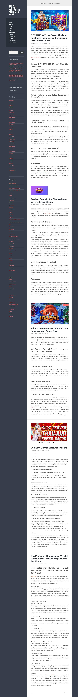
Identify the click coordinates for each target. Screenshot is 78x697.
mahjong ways (12, 32)
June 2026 (11, 105)
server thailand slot (35, 57)
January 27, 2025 (35, 43)
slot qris (10, 253)
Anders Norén (62, 692)
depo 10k (11, 277)
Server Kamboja (12, 40)
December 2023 (12, 168)
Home (10, 22)
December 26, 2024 (35, 204)
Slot (10, 30)
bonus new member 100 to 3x (14, 188)
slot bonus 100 (12, 234)
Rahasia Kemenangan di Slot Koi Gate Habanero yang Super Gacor (49, 329)
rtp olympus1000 (43, 172)
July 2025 (11, 127)
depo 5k (10, 279)
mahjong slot (11, 205)
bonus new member (12, 183)
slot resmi (11, 297)
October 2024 (11, 148)
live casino (11, 202)
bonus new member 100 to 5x (14, 190)
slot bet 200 (11, 226)
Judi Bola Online (12, 197)
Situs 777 (11, 217)
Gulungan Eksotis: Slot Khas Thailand (49, 447)
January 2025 (11, 141)
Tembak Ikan (11, 267)
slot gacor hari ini (12, 251)
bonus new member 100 (13, 185)
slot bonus (11, 231)
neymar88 (11, 207)
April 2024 (11, 163)
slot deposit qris (12, 306)
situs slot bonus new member (14, 219)
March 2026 (11, 112)
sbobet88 (11, 214)
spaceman (11, 263)
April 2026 (11, 110)
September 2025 (12, 122)
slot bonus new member (13, 236)
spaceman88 (11, 265)
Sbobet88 (11, 34)
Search (10, 50)
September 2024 (12, 151)
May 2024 (11, 160)
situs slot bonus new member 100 (15, 222)
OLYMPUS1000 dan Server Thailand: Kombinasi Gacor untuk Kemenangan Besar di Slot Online (49, 38)
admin (41, 43)
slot (10, 299)
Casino (10, 26)
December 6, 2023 (35, 563)
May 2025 (11, 131)
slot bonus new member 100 (14, 238)
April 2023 (11, 172)
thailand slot (33, 576)
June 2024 (11, 158)
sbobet (10, 212)
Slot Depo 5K (11, 246)
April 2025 (11, 134)
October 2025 (11, 119)
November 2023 (12, 170)
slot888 (10, 260)
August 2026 (11, 100)
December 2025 (12, 115)
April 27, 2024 (34, 450)
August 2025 (11, 124)
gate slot (44, 339)
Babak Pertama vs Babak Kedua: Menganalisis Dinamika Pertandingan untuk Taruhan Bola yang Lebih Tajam (16, 75)
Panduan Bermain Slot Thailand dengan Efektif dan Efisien (49, 200)
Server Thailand (12, 42)
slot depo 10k (11, 241)
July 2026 (11, 102)
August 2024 (11, 153)
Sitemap (11, 24)
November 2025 (12, 117)
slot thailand (47, 213)
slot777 (10, 255)
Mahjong (11, 38)
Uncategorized (12, 270)
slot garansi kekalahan (51, 675)
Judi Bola (11, 28)
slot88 (10, 258)
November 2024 (12, 146)
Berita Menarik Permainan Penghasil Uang (14, 10)
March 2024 (11, 165)
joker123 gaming (12, 281)
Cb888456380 (41, 450)
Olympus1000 (12, 209)
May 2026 (11, 107)
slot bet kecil (11, 229)
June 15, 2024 (34, 333)
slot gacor (11, 248)
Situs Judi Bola (12, 36)
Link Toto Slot (11, 200)
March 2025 (11, 136)
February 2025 (12, 139)
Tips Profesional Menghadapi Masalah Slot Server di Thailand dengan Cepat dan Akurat (49, 559)
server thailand (34, 453)
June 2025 (11, 129)
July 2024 (11, 156)
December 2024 (12, 144)
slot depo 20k (11, 243)
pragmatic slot (12, 302)
